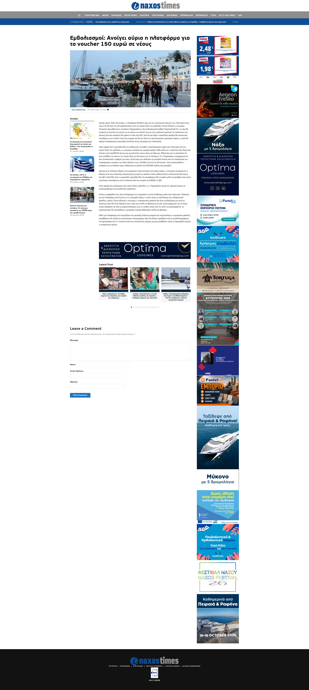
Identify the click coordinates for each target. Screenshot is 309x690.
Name (72, 364)
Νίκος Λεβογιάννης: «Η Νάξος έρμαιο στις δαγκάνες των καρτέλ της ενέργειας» (113, 296)
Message (74, 340)
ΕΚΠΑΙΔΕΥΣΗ (202, 15)
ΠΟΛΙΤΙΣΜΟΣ (158, 15)
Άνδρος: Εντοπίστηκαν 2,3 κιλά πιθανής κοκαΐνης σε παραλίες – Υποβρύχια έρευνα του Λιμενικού (152, 22)
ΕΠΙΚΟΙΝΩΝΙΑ (125, 666)
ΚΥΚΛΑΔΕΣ (116, 15)
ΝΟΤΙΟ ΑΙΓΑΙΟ (130, 15)
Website (73, 382)
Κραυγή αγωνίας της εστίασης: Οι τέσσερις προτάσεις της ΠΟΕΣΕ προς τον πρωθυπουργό (81, 209)
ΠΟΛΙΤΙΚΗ (144, 15)
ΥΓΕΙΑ (213, 15)
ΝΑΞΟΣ (105, 15)
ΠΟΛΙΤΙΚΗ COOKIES (172, 666)
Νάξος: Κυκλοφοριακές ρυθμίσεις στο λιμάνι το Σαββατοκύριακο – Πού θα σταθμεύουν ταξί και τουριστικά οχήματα (176, 297)
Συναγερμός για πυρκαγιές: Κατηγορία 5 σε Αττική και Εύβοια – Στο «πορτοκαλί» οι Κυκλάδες (81, 145)
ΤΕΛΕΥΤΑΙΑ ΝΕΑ (92, 15)
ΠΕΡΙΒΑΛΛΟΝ (186, 15)
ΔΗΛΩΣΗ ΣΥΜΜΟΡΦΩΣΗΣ (191, 666)
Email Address (76, 371)
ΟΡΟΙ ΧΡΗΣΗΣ (138, 666)
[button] (188, 288)
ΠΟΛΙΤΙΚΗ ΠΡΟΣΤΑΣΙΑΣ (154, 666)
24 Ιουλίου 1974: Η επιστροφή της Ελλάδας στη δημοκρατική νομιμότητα (81, 177)
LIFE (240, 15)
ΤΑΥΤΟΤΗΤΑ (113, 666)
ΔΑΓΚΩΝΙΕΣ (172, 15)
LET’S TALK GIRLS (227, 15)
